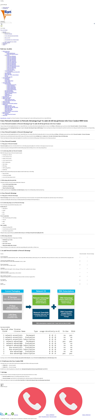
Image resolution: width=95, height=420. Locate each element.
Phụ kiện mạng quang (6, 112)
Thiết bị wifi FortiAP (8, 93)
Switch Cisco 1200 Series (11, 57)
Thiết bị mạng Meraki (6, 77)
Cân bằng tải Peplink (6, 102)
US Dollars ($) (5, 8)
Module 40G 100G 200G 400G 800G (11, 107)
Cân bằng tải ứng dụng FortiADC (11, 92)
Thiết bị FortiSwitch (8, 95)
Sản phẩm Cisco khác (8, 76)
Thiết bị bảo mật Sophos (7, 97)
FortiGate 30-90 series (11, 85)
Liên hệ (4, 44)
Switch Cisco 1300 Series (11, 58)
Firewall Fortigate (8, 83)
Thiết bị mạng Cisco (6, 51)
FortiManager (7, 94)
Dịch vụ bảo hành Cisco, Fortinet (10, 41)
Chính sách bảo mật (52, 416)
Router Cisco (7, 52)
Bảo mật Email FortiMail (9, 91)
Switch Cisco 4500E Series (11, 62)
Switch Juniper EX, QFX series (10, 100)
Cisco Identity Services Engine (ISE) (13, 71)
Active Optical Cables (8, 109)
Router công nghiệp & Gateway (12, 54)
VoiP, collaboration (8, 73)
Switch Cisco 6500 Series (11, 63)
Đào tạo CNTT (7, 37)
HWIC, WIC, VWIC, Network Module (12, 74)
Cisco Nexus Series (10, 68)
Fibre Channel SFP (8, 110)
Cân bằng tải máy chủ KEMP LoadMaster (10, 103)
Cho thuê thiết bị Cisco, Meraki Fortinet (12, 39)
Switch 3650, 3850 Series (11, 61)
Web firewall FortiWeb (9, 90)
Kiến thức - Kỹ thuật (6, 42)
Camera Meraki (7, 81)
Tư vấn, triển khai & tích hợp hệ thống (11, 35)
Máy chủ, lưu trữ (6, 113)
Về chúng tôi (5, 43)
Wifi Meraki (7, 78)
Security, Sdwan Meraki (9, 80)
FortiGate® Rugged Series (11, 84)
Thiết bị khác (5, 115)
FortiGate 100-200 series (11, 86)
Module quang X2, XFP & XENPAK (11, 111)
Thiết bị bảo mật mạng (9, 70)
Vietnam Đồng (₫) (6, 7)
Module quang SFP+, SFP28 (10, 106)
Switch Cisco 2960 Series (11, 59)
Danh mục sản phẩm (8, 33)
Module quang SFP (8, 105)
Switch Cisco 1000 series (11, 56)
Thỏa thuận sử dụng (45, 416)
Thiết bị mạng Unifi (6, 101)
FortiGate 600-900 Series (11, 88)
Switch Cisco (7, 55)
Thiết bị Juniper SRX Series (10, 99)
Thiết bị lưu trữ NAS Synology (10, 114)
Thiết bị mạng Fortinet (6, 82)
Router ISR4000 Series (11, 53)
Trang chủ (4, 31)
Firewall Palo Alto (6, 96)
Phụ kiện (6, 75)
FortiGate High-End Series (11, 89)
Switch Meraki (7, 79)
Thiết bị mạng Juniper (6, 98)
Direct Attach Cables (8, 108)
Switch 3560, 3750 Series (11, 60)
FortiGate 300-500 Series (11, 87)
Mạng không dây (8, 72)
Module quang (5, 104)
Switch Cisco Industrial (11, 69)
